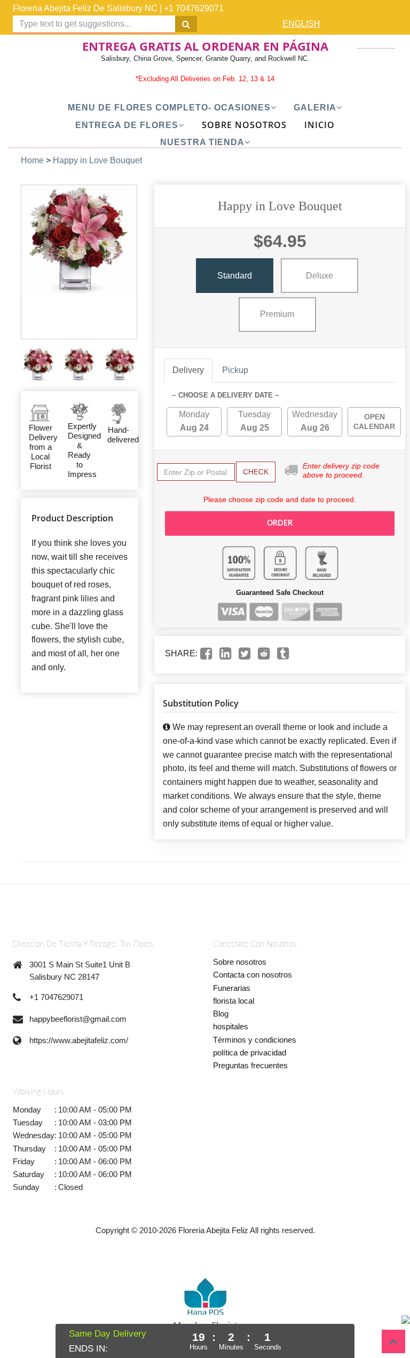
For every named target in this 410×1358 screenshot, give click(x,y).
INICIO (319, 125)
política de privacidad (249, 1052)
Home (32, 160)
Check (256, 471)
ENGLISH (301, 23)
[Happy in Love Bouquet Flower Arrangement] (39, 365)
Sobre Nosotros (244, 125)
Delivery (188, 370)
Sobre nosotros (239, 961)
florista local (233, 1000)
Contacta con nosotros (252, 974)
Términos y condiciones (254, 1039)
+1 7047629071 (194, 8)
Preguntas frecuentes (250, 1065)
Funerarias (231, 987)
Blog (220, 1013)
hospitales (230, 1026)
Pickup (235, 370)
